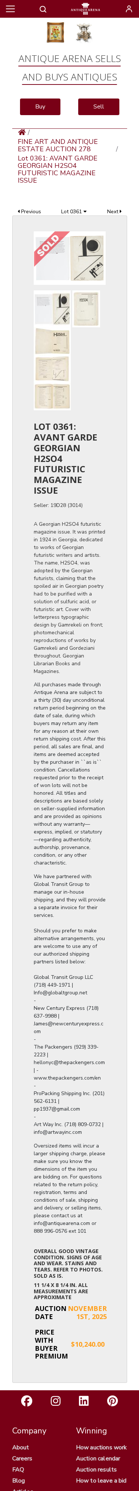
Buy (40, 107)
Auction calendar (98, 1458)
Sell (98, 107)
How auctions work (101, 1447)
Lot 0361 (72, 211)
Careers (22, 1458)
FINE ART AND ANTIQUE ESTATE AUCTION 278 (58, 145)
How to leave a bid (101, 1481)
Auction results (96, 1470)
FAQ (18, 1470)
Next (113, 211)
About (20, 1447)
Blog (18, 1481)
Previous (30, 211)
